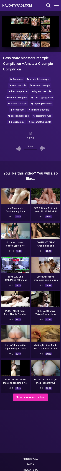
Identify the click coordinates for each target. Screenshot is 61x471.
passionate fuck (43, 116)
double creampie (18, 103)
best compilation (19, 91)
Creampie (18, 79)
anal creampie (19, 85)
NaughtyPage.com (17, 5)
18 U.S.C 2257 (30, 459)
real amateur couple (41, 122)
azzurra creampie (41, 85)
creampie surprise (18, 97)
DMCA (30, 464)
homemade (19, 109)
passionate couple (19, 116)
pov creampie (18, 122)
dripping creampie (42, 103)
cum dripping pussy (43, 97)
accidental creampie (39, 79)
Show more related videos (30, 397)
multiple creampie (40, 109)
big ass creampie (42, 91)
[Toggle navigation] (56, 5)
